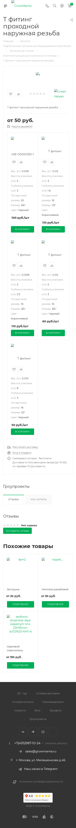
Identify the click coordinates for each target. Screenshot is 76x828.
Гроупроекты (38, 718)
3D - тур (22, 693)
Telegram (33, 732)
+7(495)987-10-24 (27, 743)
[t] (38, 74)
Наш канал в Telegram (41, 769)
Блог (38, 710)
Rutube (53, 732)
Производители (53, 701)
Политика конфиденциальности (41, 782)
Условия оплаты (23, 701)
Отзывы (13, 499)
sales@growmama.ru (40, 751)
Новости (20, 710)
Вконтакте (23, 732)
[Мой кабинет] (62, 6)
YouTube (43, 732)
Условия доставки (48, 693)
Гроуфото (56, 710)
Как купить (39, 499)
